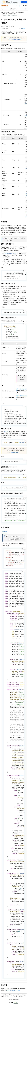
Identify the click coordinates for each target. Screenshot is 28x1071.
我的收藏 (23, 28)
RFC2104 (6, 431)
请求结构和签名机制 (20, 12)
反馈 (16, 1002)
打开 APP (24, 2)
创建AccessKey (15, 452)
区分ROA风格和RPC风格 (13, 990)
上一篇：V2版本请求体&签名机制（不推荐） (7, 995)
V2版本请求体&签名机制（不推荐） (10, 13)
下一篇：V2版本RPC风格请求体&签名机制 (20, 995)
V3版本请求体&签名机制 (15, 39)
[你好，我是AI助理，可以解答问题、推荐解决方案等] (19, 5)
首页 (2, 12)
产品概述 (12, 12)
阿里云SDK (6, 12)
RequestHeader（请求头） (11, 253)
